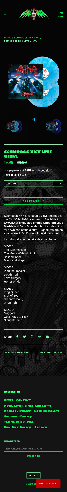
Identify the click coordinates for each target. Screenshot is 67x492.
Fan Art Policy (17, 427)
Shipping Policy (18, 416)
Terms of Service (19, 422)
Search (40, 427)
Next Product (49, 352)
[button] (33, 170)
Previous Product (20, 352)
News (8, 400)
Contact (23, 400)
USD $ (32, 475)
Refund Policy (46, 411)
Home (7, 37)
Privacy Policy (17, 411)
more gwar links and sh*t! (27, 405)
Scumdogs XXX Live (26, 37)
